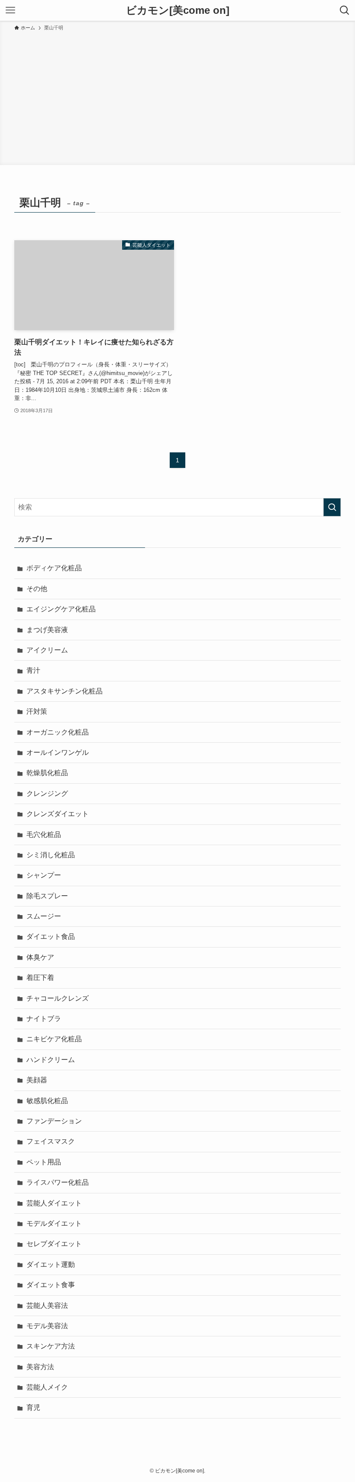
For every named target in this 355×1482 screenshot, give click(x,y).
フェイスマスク (50, 1141)
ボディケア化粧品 (54, 568)
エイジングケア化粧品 (61, 609)
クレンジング (47, 793)
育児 (33, 1407)
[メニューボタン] (10, 10)
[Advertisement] (177, 96)
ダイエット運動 (50, 1264)
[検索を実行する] (332, 507)
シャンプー (43, 875)
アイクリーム (47, 650)
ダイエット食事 (50, 1284)
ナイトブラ (43, 1018)
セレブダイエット (54, 1243)
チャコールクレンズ (57, 998)
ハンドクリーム (50, 1059)
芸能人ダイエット (54, 1203)
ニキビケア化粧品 (54, 1039)
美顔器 (36, 1080)
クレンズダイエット (57, 813)
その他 (36, 588)
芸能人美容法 (47, 1305)
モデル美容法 (47, 1325)
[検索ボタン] (344, 10)
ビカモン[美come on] (177, 10)
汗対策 (36, 711)
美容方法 (40, 1367)
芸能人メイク (47, 1387)
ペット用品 (43, 1162)
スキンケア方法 (50, 1346)
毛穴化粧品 (43, 834)
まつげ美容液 (47, 629)
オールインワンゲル (57, 752)
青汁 (33, 670)
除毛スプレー (47, 896)
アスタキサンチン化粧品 (64, 691)
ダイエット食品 (50, 936)
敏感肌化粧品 (47, 1100)
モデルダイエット (54, 1223)
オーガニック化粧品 (57, 732)
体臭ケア (40, 957)
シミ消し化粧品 (50, 855)
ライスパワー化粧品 (57, 1182)
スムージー (43, 916)
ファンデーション (54, 1121)
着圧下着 (40, 977)
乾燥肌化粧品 (47, 772)
